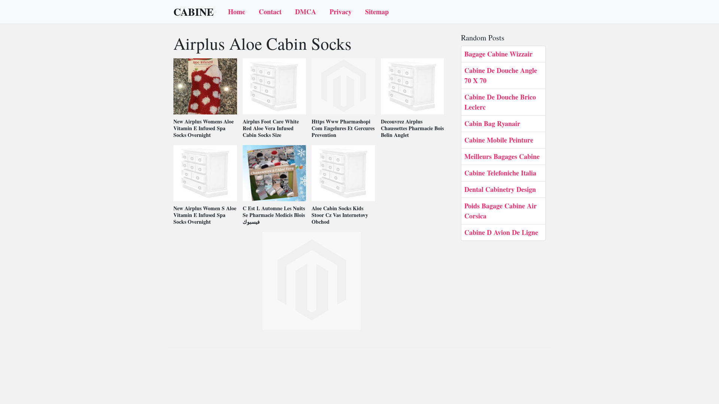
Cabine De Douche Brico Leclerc (500, 102)
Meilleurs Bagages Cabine (502, 156)
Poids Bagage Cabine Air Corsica (500, 211)
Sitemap (377, 11)
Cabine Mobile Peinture (498, 140)
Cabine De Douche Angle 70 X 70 (500, 75)
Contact (270, 11)
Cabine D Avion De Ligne (501, 232)
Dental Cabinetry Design (500, 189)
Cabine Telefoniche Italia (500, 173)
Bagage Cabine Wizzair (498, 54)
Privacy (341, 11)
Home (236, 11)
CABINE (193, 11)
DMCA (305, 11)
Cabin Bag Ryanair (492, 123)
